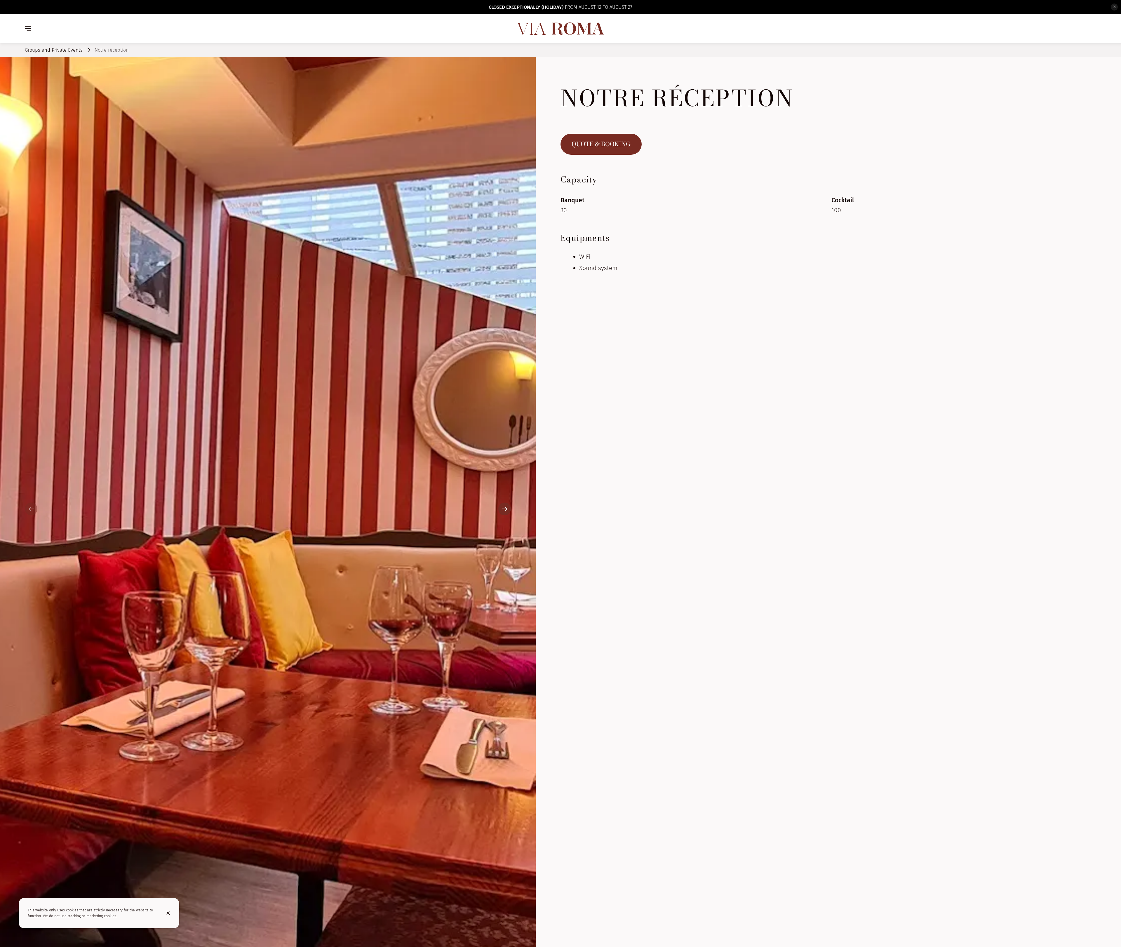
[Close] (168, 913)
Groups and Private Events (54, 50)
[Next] (504, 509)
